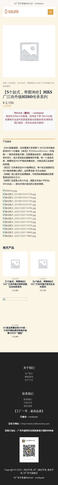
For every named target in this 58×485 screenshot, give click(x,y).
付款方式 (28, 402)
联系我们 (28, 399)
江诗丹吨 (11, 83)
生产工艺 (29, 379)
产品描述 (7, 141)
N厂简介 (29, 373)
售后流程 (28, 405)
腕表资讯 (29, 376)
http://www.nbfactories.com (35, 423)
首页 (4, 83)
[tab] (29, 141)
